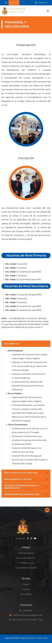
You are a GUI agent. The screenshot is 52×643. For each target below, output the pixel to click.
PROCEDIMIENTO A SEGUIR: (18, 479)
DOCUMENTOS (11, 344)
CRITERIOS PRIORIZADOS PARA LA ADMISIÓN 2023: (21, 486)
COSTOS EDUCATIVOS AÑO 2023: (21, 473)
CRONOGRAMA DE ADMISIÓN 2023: (22, 494)
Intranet (14, 3)
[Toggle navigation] (48, 11)
